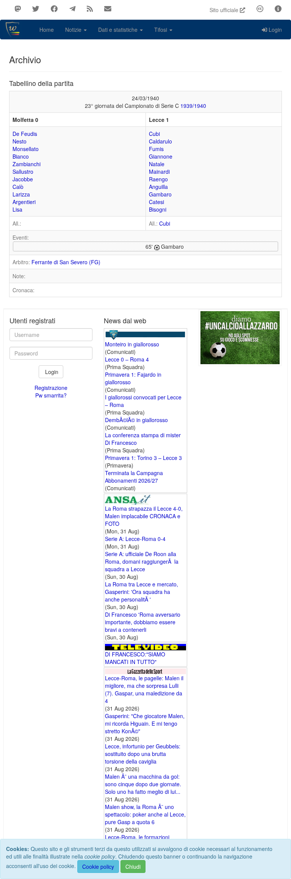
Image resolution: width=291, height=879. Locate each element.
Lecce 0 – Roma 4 (127, 359)
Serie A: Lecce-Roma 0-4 (135, 538)
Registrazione (50, 387)
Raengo (158, 179)
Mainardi (159, 171)
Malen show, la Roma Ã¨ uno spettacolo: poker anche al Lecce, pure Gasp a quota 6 (145, 814)
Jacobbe (23, 179)
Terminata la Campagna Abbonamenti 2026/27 (134, 476)
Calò (18, 186)
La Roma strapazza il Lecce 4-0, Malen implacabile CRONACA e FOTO (144, 516)
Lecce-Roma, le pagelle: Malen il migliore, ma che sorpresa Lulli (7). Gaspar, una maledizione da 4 (144, 689)
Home (46, 29)
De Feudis (25, 133)
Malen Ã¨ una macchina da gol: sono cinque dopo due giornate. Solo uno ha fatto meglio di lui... (143, 784)
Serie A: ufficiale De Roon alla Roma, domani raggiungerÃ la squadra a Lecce (141, 561)
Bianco (21, 156)
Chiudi (133, 866)
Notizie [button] (74, 29)
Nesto (20, 141)
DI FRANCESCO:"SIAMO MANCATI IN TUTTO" (135, 657)
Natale (156, 164)
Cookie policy (98, 866)
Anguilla (158, 186)
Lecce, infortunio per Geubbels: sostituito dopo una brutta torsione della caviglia (142, 753)
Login (275, 29)
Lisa (17, 209)
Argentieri (24, 202)
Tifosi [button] (161, 29)
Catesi (156, 202)
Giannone (160, 156)
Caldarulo (160, 141)
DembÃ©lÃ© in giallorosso (136, 420)
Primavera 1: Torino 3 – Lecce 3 (143, 457)
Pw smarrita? (51, 395)
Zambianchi (27, 164)
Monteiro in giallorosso (132, 344)
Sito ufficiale (225, 10)
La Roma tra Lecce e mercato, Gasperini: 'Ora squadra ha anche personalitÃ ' (141, 591)
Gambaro (160, 194)
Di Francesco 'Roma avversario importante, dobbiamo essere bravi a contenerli (142, 622)
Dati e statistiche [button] (118, 29)
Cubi (154, 133)
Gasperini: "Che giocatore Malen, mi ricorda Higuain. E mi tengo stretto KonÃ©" (145, 723)
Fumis (156, 149)
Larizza (21, 194)
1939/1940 (193, 105)
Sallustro (23, 171)
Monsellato (26, 149)
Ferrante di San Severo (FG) (65, 262)
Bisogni (157, 209)
